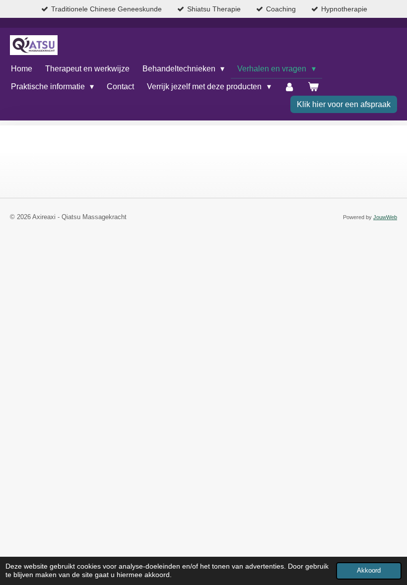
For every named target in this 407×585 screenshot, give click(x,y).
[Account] (289, 87)
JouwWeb (385, 217)
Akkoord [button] (369, 570)
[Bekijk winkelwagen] (313, 87)
